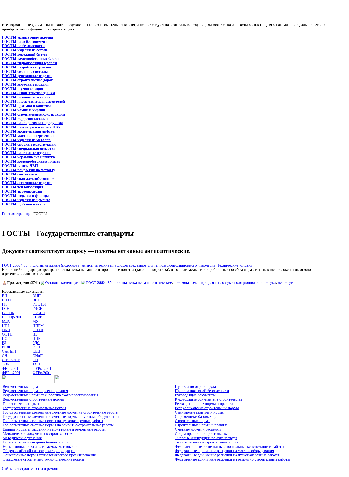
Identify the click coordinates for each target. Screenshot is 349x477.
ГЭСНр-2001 (12, 317)
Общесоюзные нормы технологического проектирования (49, 455)
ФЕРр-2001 (42, 373)
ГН (4, 304)
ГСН (5, 309)
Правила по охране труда (195, 387)
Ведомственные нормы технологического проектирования (50, 395)
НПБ (6, 326)
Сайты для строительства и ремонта (31, 469)
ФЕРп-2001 (11, 373)
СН (4, 356)
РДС (36, 343)
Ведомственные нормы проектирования (35, 391)
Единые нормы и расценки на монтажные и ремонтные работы (54, 429)
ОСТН (7, 334)
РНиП (7, 347)
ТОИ (6, 364)
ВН (4, 296)
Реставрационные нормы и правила (204, 404)
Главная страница (16, 214)
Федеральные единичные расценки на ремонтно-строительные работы (232, 459)
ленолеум (285, 283)
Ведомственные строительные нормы (33, 399)
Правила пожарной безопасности (202, 391)
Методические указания (22, 438)
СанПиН (9, 351)
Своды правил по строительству (201, 434)
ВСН (37, 300)
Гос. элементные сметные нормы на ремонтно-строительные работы (58, 425)
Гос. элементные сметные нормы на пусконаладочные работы (53, 421)
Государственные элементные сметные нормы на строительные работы (60, 412)
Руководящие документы (195, 395)
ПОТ (6, 338)
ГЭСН (38, 309)
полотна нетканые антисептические (142, 283)
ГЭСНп (39, 313)
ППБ (36, 338)
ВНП (37, 296)
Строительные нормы (192, 421)
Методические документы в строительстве (37, 434)
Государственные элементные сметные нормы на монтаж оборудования (61, 416)
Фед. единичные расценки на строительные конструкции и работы (229, 446)
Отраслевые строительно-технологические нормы (43, 459)
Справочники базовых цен (196, 416)
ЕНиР (37, 317)
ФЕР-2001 (10, 368)
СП (35, 360)
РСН (36, 347)
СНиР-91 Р (11, 360)
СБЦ (36, 351)
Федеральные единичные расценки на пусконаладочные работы (227, 455)
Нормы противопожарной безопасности (35, 442)
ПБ (35, 334)
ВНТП (7, 300)
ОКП (6, 330)
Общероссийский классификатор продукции (39, 451)
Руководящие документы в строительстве (208, 399)
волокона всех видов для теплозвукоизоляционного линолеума (225, 283)
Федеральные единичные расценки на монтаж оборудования (224, 451)
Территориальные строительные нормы (207, 442)
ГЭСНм (8, 313)
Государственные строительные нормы (34, 408)
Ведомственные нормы (21, 387)
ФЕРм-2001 (42, 368)
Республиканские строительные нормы (207, 408)
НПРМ (38, 326)
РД (4, 343)
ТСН (36, 364)
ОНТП (38, 330)
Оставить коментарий (62, 283)
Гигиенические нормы (21, 404)
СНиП (38, 356)
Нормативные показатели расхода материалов (40, 446)
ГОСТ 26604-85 (99, 283)
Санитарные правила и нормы (199, 412)
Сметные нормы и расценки (198, 429)
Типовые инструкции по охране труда (206, 438)
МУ (35, 321)
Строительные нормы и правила (201, 425)
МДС (6, 321)
